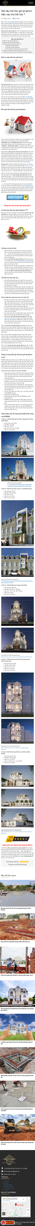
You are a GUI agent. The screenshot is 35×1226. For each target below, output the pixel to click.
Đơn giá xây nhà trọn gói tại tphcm (12, 42)
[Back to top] (31, 1219)
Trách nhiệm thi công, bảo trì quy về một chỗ (17, 49)
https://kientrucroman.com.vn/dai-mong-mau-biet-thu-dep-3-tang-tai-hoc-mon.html (19, 485)
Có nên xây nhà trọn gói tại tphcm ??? (13, 44)
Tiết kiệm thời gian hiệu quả (12, 47)
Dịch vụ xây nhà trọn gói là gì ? (11, 41)
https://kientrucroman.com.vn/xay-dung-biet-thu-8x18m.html (16, 657)
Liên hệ (6, 1190)
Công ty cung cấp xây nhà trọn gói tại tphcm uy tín (16, 50)
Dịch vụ (6, 1183)
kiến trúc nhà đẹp (9, 319)
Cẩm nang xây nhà (9, 1188)
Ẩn (22, 39)
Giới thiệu (6, 1181)
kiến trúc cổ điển (29, 166)
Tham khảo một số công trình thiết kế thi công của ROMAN (18, 52)
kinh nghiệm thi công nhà (25, 260)
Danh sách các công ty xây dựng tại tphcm (17, 845)
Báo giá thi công (8, 1186)
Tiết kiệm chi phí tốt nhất (12, 45)
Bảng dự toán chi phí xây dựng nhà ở (17, 205)
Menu (31, 3)
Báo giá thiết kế (8, 1185)
